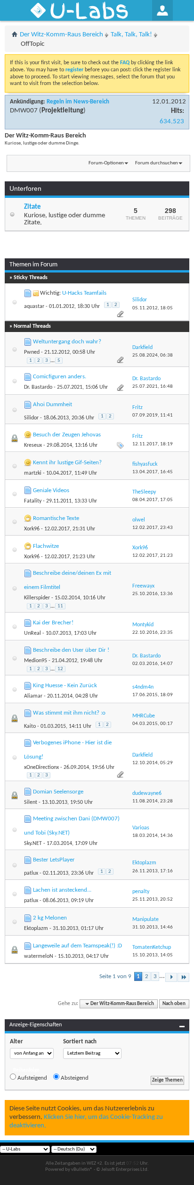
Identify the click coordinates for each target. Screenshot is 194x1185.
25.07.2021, (152, 386)
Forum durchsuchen (156, 163)
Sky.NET (33, 843)
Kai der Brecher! (53, 623)
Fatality (32, 501)
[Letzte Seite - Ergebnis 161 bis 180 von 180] (183, 977)
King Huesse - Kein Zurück (65, 685)
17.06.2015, (152, 695)
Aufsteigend (31, 1078)
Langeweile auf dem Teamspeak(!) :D (77, 946)
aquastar (34, 306)
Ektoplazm (36, 928)
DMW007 (24, 110)
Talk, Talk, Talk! (131, 34)
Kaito (30, 726)
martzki (32, 473)
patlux (31, 873)
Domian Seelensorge (58, 792)
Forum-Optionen (106, 163)
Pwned (32, 352)
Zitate (32, 207)
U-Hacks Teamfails (84, 293)
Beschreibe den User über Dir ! (71, 650)
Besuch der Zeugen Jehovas (67, 435)
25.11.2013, (152, 899)
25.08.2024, (152, 355)
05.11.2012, (152, 308)
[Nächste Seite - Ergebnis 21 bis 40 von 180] (171, 977)
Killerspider (37, 598)
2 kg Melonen (50, 918)
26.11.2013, (152, 871)
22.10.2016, (152, 632)
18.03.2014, (152, 835)
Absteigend (74, 1078)
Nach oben (174, 1003)
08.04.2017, (152, 500)
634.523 (172, 121)
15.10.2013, (152, 955)
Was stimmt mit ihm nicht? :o (69, 713)
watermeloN (38, 956)
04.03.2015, (152, 723)
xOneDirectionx (41, 767)
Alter (16, 1042)
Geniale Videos (51, 490)
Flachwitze (46, 546)
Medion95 (35, 661)
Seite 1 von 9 (115, 976)
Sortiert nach (80, 1042)
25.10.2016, (152, 594)
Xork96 (32, 529)
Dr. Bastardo (38, 387)
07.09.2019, (152, 415)
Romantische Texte (56, 518)
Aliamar (33, 696)
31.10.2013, (152, 927)
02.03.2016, (152, 663)
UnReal (32, 633)
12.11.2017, (152, 444)
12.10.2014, (152, 763)
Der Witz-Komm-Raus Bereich (61, 34)
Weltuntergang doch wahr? (67, 342)
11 (60, 606)
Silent (30, 802)
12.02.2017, (152, 527)
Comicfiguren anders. (59, 377)
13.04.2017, (152, 472)
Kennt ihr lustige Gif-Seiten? (67, 463)
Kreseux (33, 445)
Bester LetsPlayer (54, 860)
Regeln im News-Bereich (78, 102)
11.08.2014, (152, 801)
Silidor (31, 418)
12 (60, 669)
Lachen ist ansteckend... (62, 890)
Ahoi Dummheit (52, 404)
